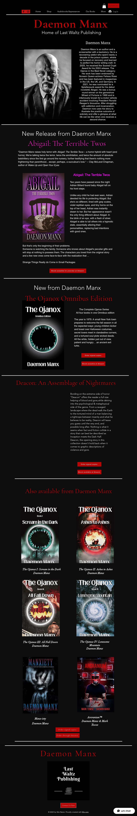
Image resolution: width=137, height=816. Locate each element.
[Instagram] (28, 11)
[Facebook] (23, 11)
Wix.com (85, 812)
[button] (104, 6)
